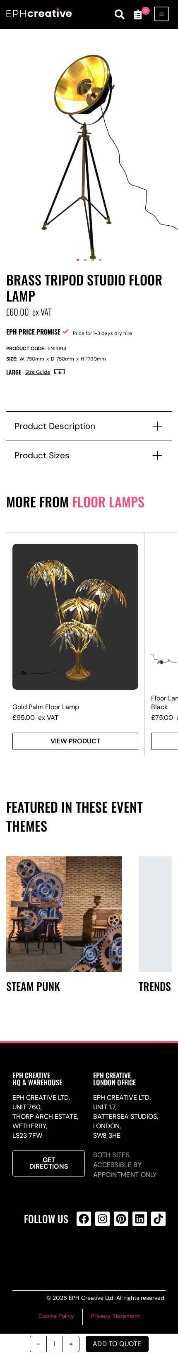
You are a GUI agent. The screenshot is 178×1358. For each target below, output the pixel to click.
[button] (78, 260)
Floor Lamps (108, 501)
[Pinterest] (121, 1219)
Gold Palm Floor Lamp (45, 707)
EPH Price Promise (33, 332)
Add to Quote (117, 1343)
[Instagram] (102, 1219)
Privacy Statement (115, 1316)
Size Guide (37, 372)
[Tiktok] (158, 1219)
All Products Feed (101, 1252)
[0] (138, 14)
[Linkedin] (139, 1219)
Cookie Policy (56, 1316)
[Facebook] (84, 1219)
